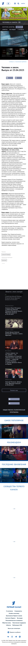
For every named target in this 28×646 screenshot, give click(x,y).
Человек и (9, 22)
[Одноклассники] (18, 78)
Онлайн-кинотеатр (14, 613)
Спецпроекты (18, 611)
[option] (7, 51)
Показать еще (14, 390)
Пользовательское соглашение (14, 620)
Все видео (20, 618)
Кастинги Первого (10, 618)
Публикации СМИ (17, 625)
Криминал (4, 260)
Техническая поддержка (19, 623)
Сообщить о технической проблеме (17, 61)
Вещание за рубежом (15, 632)
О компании (9, 611)
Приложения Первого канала (14, 615)
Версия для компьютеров (14, 628)
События (8, 625)
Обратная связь (6, 623)
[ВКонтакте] (9, 78)
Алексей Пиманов (6, 254)
